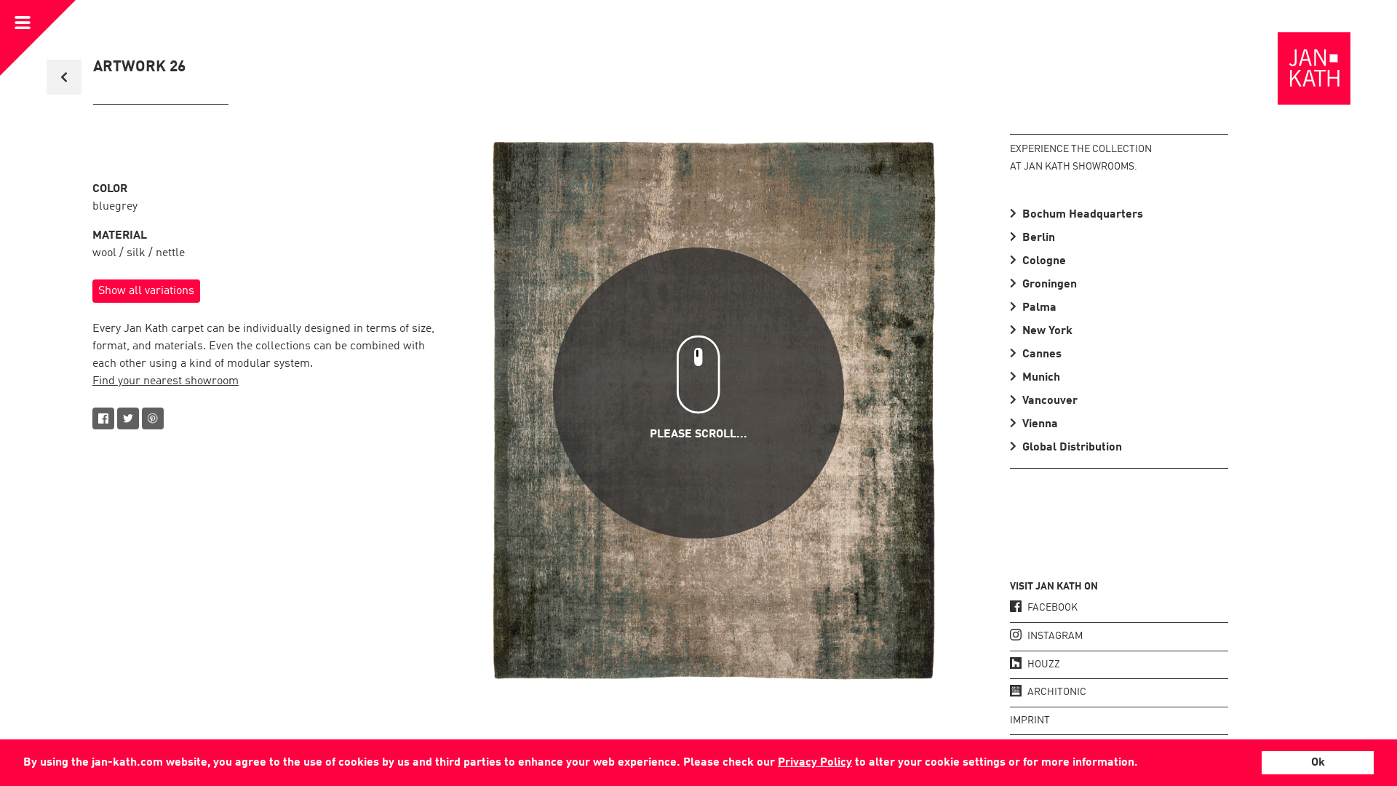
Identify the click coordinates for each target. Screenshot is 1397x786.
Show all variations (146, 291)
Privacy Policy (815, 763)
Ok (1318, 763)
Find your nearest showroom (165, 381)
